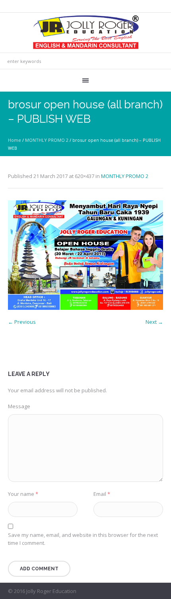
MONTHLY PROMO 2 (46, 140)
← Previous (22, 321)
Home (14, 140)
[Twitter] (158, 591)
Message (19, 406)
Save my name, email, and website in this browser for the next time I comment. (83, 538)
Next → (154, 321)
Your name (23, 493)
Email (101, 493)
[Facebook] (149, 591)
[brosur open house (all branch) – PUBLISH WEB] (85, 255)
